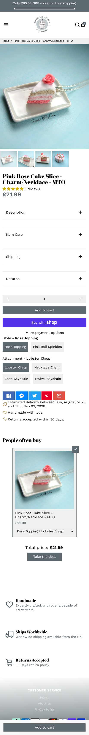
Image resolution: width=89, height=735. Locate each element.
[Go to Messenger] (22, 395)
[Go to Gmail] (59, 395)
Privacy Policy (44, 709)
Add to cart (44, 727)
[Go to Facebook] (9, 395)
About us (44, 703)
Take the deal (44, 557)
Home (5, 40)
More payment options (44, 333)
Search (44, 697)
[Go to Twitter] (35, 395)
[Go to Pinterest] (46, 395)
